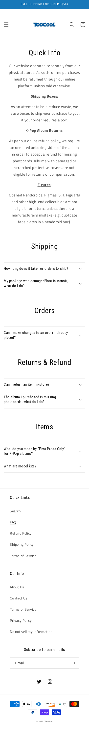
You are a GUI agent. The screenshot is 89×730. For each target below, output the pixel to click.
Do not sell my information (31, 631)
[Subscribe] (73, 663)
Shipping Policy (22, 544)
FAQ (13, 522)
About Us (17, 587)
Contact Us (18, 598)
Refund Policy (21, 533)
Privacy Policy (21, 620)
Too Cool (48, 721)
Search (15, 511)
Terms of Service (23, 555)
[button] (6, 24)
